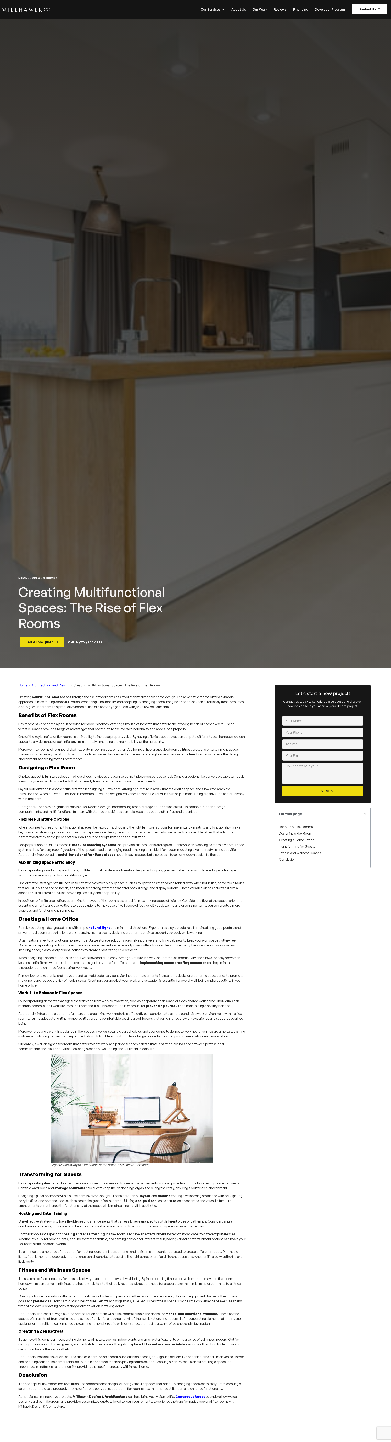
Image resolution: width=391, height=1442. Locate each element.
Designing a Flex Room (295, 833)
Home (22, 685)
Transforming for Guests (297, 846)
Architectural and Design (50, 685)
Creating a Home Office (296, 840)
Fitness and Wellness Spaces (300, 853)
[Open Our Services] (223, 9)
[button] (365, 814)
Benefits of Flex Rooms (296, 827)
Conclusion (287, 859)
